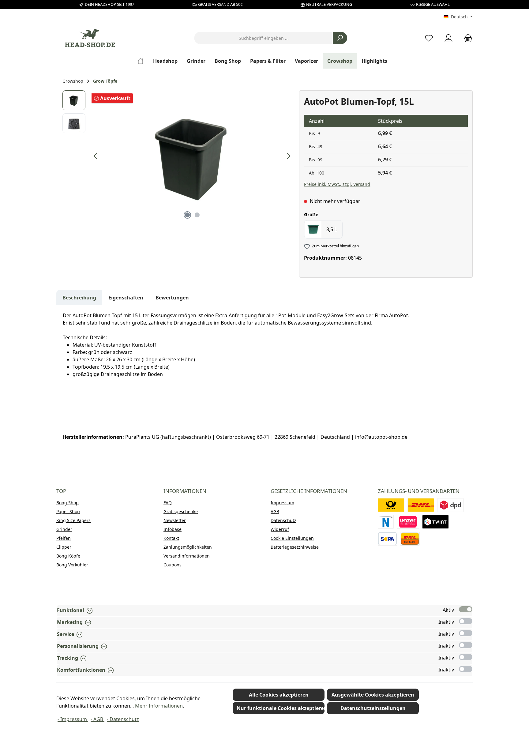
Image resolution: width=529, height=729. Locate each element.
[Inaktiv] (465, 621)
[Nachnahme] (410, 539)
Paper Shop (68, 511)
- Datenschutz (123, 719)
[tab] (79, 297)
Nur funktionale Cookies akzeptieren (281, 708)
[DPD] (450, 505)
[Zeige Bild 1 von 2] (187, 214)
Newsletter (174, 520)
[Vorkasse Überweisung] (387, 539)
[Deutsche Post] (391, 505)
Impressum (282, 502)
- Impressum (73, 719)
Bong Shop (67, 502)
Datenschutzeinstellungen (373, 708)
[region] (177, 156)
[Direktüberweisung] (408, 522)
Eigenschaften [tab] (125, 297)
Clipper (63, 547)
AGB (275, 511)
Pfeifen (63, 538)
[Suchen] (340, 38)
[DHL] (420, 505)
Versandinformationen (186, 556)
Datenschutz (283, 520)
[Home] (142, 61)
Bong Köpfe (68, 556)
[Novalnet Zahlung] (386, 522)
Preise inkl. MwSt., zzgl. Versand (337, 184)
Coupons (172, 565)
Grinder (64, 529)
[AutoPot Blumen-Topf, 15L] (192, 156)
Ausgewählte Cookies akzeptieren (373, 694)
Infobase (172, 529)
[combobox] (263, 38)
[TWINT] (435, 522)
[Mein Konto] (448, 38)
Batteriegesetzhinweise (295, 547)
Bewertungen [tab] (172, 297)
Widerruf (280, 529)
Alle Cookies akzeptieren (279, 694)
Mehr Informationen (159, 705)
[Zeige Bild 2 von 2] (197, 214)
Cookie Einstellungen (292, 538)
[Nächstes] (288, 156)
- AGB (97, 719)
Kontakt (171, 538)
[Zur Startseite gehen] (90, 38)
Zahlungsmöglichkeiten (187, 547)
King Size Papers (73, 520)
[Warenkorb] (466, 38)
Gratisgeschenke (180, 511)
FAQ (167, 502)
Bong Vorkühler (72, 565)
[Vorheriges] (96, 156)
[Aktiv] (465, 609)
